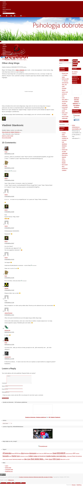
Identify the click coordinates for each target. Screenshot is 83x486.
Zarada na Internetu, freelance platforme (35, 417)
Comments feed (9, 469)
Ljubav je (36, 456)
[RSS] (12, 16)
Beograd (13, 453)
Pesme (73, 456)
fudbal (10, 456)
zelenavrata (7, 330)
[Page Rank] (76, 115)
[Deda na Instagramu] (17, 16)
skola (23, 459)
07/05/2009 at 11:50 (9, 302)
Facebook (77, 453)
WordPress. (79, 484)
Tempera (73, 484)
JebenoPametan (8, 313)
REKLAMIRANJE (7, 9)
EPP (74, 453)
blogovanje (8, 134)
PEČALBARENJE (79, 456)
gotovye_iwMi (65, 79)
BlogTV (38, 453)
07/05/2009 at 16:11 (9, 315)
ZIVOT (68, 459)
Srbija (28, 459)
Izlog (18, 456)
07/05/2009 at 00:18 (9, 259)
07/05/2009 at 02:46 (9, 277)
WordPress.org (9, 471)
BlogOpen (26, 453)
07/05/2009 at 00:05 (9, 196)
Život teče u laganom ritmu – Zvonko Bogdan (65, 159)
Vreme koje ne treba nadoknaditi (64, 103)
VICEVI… (5, 11)
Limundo (26, 456)
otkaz (12, 134)
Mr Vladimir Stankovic (54, 417)
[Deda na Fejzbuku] (3, 16)
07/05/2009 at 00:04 (9, 180)
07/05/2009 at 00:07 (9, 228)
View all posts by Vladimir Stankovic (11, 132)
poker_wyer (65, 112)
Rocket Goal (65, 73)
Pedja (6, 151)
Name (3, 386)
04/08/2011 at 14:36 (9, 358)
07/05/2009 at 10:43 (9, 290)
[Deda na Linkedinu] (23, 16)
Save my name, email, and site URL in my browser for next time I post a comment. (23, 395)
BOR (45, 453)
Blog (4, 134)
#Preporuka (7, 453)
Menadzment (42, 456)
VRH (54, 459)
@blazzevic (11, 480)
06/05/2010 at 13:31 (9, 332)
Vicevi (50, 459)
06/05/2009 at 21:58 (9, 153)
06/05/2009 (14, 67)
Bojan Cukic (41, 453)
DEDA (4, 7)
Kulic (6, 166)
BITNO (16, 453)
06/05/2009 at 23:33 (9, 168)
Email (3, 389)
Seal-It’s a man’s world (7, 135)
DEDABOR (61, 453)
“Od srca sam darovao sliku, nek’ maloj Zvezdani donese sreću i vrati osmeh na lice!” (65, 88)
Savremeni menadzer (17, 459)
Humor (14, 456)
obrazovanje (69, 456)
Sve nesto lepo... (38, 459)
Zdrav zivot (62, 459)
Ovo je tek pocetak (6, 137)
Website (4, 392)
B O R (4, 5)
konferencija (22, 456)
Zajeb (58, 459)
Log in (6, 465)
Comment (4, 383)
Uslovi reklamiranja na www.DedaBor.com (76, 127)
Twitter (46, 459)
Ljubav (30, 456)
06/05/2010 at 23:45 (9, 344)
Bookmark (17, 134)
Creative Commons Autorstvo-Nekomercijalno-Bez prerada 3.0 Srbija (36, 477)
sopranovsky (8, 357)
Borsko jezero (49, 453)
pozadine (6, 459)
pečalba (4, 459)
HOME (4, 2)
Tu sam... (24, 67)
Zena (66, 459)
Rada (6, 342)
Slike (25, 459)
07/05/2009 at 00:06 (9, 211)
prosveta (10, 459)
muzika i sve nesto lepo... (59, 456)
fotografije (6, 456)
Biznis (19, 453)
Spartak (6, 288)
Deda (54, 453)
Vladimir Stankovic (6, 67)
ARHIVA (5, 3)
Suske (6, 194)
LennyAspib (65, 107)
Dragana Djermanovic (69, 453)
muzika (48, 456)
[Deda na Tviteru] (8, 16)
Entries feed (8, 467)
